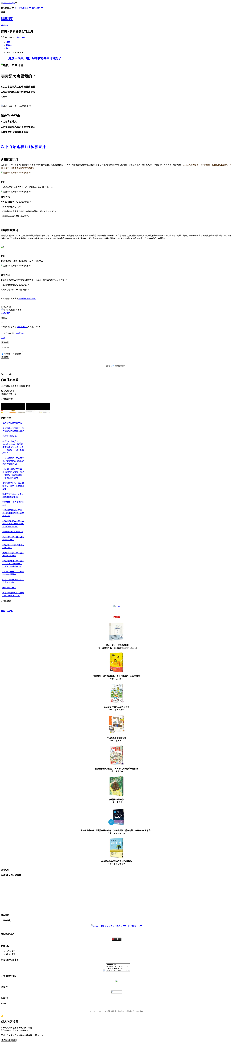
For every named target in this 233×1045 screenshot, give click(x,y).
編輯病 (7, 19)
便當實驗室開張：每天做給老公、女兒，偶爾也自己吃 (13, 486)
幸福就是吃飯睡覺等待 (12, 423)
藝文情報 (21, 37)
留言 (25, 327)
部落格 (9, 45)
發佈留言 (5, 357)
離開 (14, 1040)
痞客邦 (20, 327)
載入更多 (5, 342)
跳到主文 (5, 25)
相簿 (8, 42)
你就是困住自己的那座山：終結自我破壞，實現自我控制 (13, 513)
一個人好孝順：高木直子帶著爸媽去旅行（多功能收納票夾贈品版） (13, 461)
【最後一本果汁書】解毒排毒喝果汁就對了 (33, 58)
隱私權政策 (130, 1011)
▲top (3, 338)
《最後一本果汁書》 (27, 299)
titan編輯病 (5, 313)
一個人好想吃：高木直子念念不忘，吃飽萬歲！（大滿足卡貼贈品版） (13, 564)
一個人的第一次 (9, 588)
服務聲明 (139, 1011)
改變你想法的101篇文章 (12, 532)
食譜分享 (20, 333)
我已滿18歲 (6, 1040)
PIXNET (98, 1011)
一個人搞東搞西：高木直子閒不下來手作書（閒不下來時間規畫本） (13, 524)
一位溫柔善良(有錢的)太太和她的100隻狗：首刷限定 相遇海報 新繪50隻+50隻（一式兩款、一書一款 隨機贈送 (13, 447)
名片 (8, 48)
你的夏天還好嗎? (9, 436)
